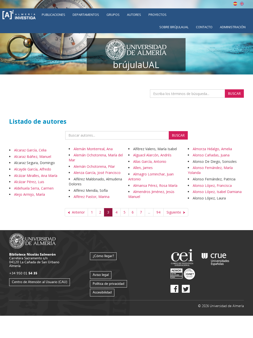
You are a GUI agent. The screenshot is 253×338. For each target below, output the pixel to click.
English (242, 4)
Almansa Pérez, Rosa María (155, 185)
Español (235, 4)
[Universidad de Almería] (32, 240)
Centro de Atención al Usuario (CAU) (39, 281)
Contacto (204, 27)
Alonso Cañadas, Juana (211, 155)
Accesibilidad (102, 292)
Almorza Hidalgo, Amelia (212, 148)
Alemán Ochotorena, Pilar (94, 166)
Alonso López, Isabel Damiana (217, 191)
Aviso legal (101, 274)
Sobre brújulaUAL (174, 27)
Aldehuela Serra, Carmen (34, 188)
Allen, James (143, 167)
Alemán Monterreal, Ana (93, 148)
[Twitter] (186, 289)
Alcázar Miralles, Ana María (35, 175)
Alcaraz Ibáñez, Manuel (32, 156)
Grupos (113, 14)
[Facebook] (174, 289)
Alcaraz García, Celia (30, 150)
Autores (134, 14)
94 (158, 212)
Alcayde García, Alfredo (32, 169)
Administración (233, 27)
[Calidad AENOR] (182, 273)
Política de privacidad (108, 283)
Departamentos (86, 14)
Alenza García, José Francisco (97, 172)
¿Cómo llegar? (103, 255)
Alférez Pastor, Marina (91, 196)
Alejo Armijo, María (29, 194)
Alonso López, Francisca (212, 185)
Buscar (234, 93)
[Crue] (215, 258)
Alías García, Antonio (149, 161)
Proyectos (157, 14)
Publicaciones (53, 14)
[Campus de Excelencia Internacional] (182, 258)
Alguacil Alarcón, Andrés (152, 155)
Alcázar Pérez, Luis (29, 181)
